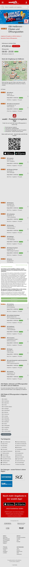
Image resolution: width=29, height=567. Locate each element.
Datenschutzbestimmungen (21, 264)
